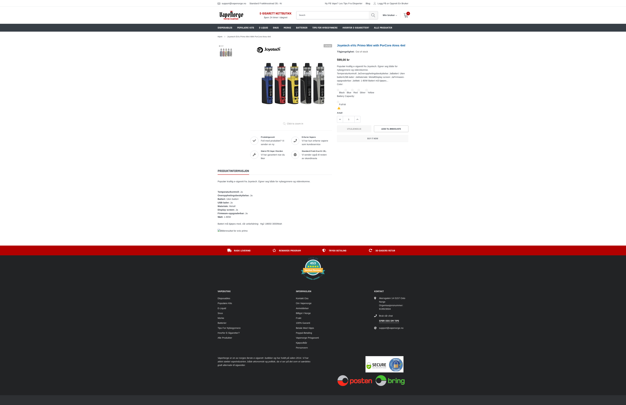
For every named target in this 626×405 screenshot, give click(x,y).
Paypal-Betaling (304, 333)
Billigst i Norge (303, 313)
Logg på (382, 3)
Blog (368, 3)
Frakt (298, 318)
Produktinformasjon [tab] (233, 171)
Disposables (225, 27)
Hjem (220, 37)
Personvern (302, 347)
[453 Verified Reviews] (313, 281)
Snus (276, 27)
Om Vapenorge (304, 303)
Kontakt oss (302, 298)
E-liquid (263, 27)
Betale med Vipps (305, 328)
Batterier (301, 27)
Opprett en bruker (399, 3)
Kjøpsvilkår (301, 342)
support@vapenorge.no (234, 3)
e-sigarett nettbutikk (275, 13)
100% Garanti (303, 323)
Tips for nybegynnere (325, 27)
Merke (287, 27)
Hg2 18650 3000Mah (271, 223)
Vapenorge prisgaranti (307, 337)
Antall (339, 113)
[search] (373, 15)
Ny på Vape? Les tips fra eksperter (343, 3)
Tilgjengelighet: (346, 51)
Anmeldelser (302, 308)
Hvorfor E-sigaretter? (356, 27)
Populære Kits (245, 27)
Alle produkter (383, 27)
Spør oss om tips (389, 321)
